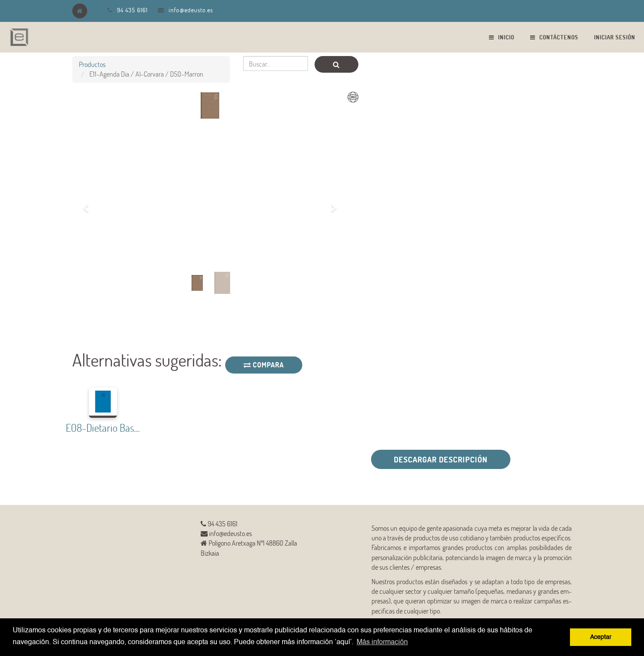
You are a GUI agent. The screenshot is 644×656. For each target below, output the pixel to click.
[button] (88, 203)
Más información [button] (382, 642)
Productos (92, 64)
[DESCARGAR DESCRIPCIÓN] (255, 474)
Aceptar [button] (601, 637)
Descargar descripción (441, 459)
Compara (267, 364)
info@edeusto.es (191, 10)
